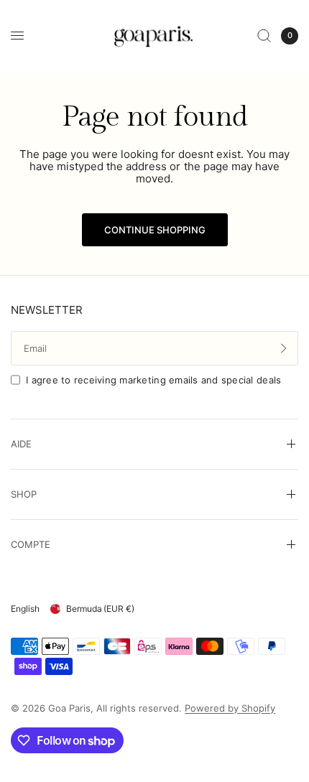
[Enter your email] (283, 348)
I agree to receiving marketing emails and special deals (153, 380)
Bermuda (100, 608)
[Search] (264, 35)
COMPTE (30, 544)
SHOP (24, 494)
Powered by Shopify (230, 708)
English (25, 608)
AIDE (21, 444)
